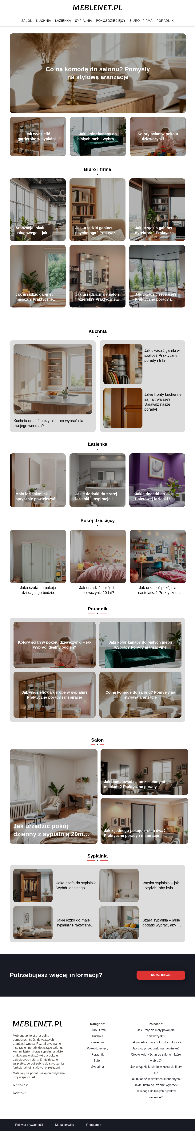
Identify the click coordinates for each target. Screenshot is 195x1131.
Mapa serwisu (64, 1124)
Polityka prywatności (29, 1124)
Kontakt (19, 1093)
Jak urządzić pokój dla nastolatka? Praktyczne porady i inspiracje (157, 590)
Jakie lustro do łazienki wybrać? (155, 1085)
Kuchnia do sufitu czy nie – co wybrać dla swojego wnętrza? (48, 423)
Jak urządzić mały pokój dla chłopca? (156, 1042)
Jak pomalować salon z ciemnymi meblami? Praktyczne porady (134, 784)
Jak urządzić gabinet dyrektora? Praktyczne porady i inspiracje (155, 230)
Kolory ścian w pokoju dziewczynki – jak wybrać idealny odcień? (157, 136)
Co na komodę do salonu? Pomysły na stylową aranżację (98, 73)
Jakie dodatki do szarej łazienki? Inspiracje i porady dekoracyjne (96, 496)
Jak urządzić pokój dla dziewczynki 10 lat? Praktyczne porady (98, 590)
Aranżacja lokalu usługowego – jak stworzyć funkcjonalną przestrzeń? (35, 230)
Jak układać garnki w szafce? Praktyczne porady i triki (162, 355)
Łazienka (63, 20)
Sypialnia (83, 20)
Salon (27, 20)
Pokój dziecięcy (111, 20)
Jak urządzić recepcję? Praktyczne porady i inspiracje (156, 297)
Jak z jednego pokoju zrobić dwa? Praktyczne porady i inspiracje (135, 833)
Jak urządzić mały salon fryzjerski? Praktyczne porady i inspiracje (97, 297)
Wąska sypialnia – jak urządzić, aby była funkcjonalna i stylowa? (161, 885)
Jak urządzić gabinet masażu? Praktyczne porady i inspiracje (34, 297)
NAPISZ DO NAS (161, 975)
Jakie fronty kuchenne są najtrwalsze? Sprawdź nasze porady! (162, 401)
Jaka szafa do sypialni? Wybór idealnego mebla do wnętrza (76, 885)
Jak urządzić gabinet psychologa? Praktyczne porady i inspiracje (97, 230)
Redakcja (20, 1085)
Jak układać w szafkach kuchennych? (156, 1079)
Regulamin (93, 1124)
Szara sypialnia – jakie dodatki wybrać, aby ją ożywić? (161, 923)
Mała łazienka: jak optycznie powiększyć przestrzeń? (35, 496)
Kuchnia (43, 20)
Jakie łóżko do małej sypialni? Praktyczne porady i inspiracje (73, 923)
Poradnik (165, 20)
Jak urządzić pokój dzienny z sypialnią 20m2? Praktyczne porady (51, 830)
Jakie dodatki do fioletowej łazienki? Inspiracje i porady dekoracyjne (152, 496)
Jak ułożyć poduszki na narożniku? (156, 1048)
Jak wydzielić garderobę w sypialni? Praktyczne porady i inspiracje (38, 136)
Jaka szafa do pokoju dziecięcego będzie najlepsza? (38, 590)
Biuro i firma (141, 20)
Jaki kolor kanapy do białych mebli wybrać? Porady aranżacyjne (97, 136)
